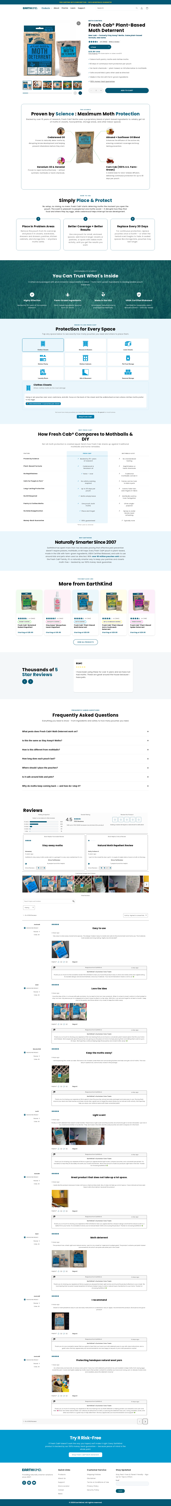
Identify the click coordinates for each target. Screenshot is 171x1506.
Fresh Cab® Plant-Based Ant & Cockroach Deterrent (112, 627)
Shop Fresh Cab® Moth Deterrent (85, 1455)
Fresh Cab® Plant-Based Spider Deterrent (140, 626)
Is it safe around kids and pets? (38, 777)
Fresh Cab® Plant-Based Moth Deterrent (84, 626)
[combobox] (117, 8)
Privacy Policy (92, 1486)
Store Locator (64, 1486)
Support (61, 1482)
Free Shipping (92, 53)
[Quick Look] (79, 23)
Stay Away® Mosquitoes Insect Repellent (56, 626)
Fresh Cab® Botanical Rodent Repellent (27, 626)
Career (61, 1490)
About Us (62, 1478)
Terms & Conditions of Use (98, 1482)
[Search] (137, 8)
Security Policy (93, 1490)
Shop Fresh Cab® (85, 417)
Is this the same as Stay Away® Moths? (42, 740)
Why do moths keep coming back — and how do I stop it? (51, 786)
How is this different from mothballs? (41, 749)
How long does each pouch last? (38, 758)
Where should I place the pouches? (40, 768)
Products (62, 1474)
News (60, 1494)
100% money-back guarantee (102, 81)
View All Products (85, 642)
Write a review (114, 42)
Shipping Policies (94, 1474)
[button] (46, 8)
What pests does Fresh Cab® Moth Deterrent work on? (50, 731)
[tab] (43, 345)
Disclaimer (91, 1478)
